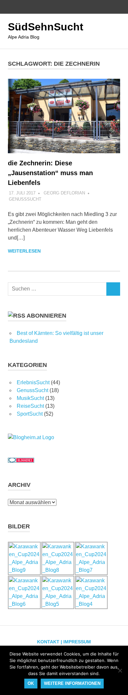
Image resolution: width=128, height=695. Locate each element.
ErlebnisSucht (33, 382)
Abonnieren (46, 315)
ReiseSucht (30, 406)
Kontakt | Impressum (64, 641)
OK (31, 683)
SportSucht (30, 414)
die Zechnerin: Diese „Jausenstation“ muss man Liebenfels (50, 172)
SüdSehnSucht (45, 27)
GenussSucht (25, 199)
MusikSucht (30, 398)
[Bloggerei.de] (21, 461)
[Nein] (120, 670)
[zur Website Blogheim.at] (31, 437)
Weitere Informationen (72, 683)
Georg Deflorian (64, 192)
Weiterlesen (24, 251)
